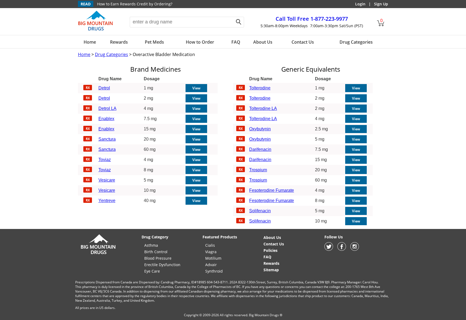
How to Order (200, 42)
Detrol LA (107, 108)
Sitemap (271, 269)
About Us (262, 42)
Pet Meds (154, 42)
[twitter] (328, 249)
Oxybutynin (260, 129)
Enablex (106, 118)
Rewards (119, 42)
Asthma (151, 245)
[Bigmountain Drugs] (98, 253)
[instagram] (354, 249)
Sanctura (107, 139)
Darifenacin (260, 149)
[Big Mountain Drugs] (95, 30)
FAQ (235, 42)
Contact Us (303, 42)
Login (360, 3)
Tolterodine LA (263, 108)
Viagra (211, 251)
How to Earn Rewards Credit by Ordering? (134, 3)
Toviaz (104, 159)
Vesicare (106, 180)
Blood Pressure (158, 258)
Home (90, 42)
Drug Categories (356, 42)
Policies (270, 250)
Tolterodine (259, 88)
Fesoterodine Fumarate (271, 190)
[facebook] (341, 249)
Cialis (210, 245)
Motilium (213, 258)
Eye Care (152, 271)
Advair (211, 264)
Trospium (258, 170)
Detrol (104, 88)
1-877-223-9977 (312, 18)
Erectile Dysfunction (162, 264)
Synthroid (214, 271)
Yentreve (106, 200)
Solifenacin (260, 210)
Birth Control (155, 251)
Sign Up (381, 3)
